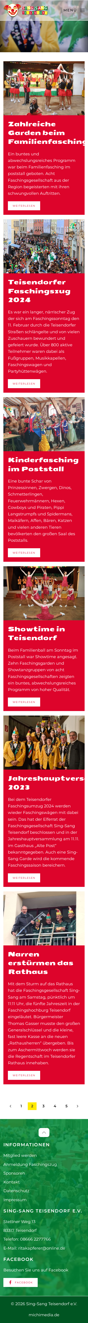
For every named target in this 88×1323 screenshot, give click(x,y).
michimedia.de (44, 1314)
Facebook (24, 1282)
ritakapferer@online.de (41, 1248)
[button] (74, 10)
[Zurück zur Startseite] (26, 10)
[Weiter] (77, 1106)
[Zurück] (10, 1106)
